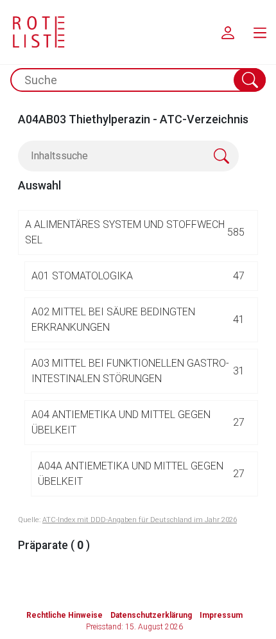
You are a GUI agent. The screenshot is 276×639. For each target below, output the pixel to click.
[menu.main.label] (260, 32)
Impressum (221, 615)
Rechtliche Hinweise (64, 615)
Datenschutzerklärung (151, 615)
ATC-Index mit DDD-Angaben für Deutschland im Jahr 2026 (139, 520)
